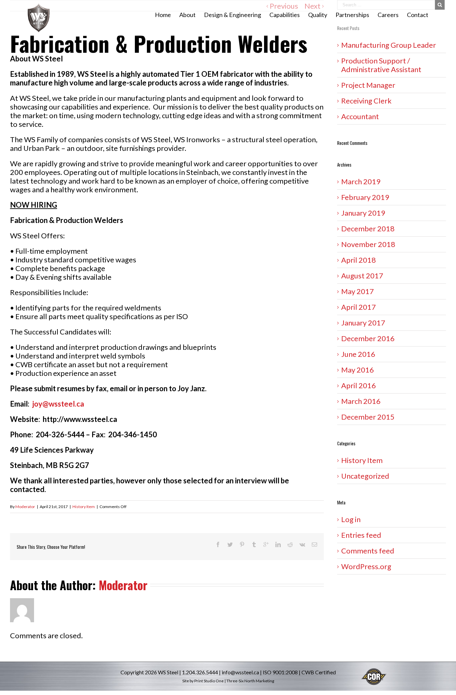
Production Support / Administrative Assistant (384, 65)
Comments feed (367, 550)
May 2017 (357, 291)
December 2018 (368, 228)
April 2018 (358, 259)
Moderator (25, 506)
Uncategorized (365, 476)
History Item (83, 506)
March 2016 (361, 401)
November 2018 (368, 244)
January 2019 (363, 212)
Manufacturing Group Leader (388, 44)
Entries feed (361, 534)
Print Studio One (209, 680)
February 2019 (365, 197)
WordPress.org (366, 566)
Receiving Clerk (366, 100)
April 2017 (358, 306)
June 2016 (358, 354)
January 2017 (363, 322)
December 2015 (368, 416)
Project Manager (368, 84)
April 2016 (358, 385)
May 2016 (357, 369)
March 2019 (361, 181)
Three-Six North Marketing (250, 680)
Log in (351, 519)
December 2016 (368, 338)
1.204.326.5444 (200, 672)
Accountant (360, 116)
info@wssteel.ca (240, 672)
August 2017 (362, 275)
